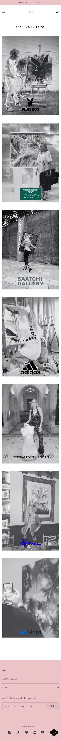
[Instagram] (34, 732)
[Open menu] (6, 11)
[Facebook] (9, 732)
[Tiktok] (18, 732)
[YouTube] (42, 732)
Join (52, 706)
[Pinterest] (26, 732)
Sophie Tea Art (28, 726)
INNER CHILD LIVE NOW (30, 3)
